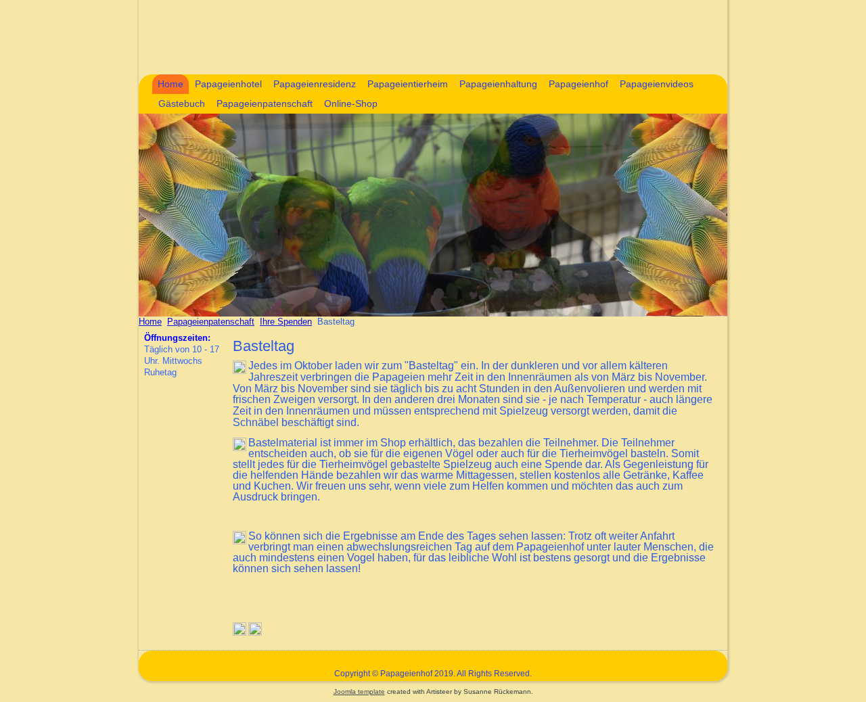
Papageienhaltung (498, 83)
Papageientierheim (407, 83)
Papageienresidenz (314, 83)
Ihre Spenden (286, 322)
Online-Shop (351, 103)
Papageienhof (578, 83)
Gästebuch (181, 103)
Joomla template (359, 691)
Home (170, 83)
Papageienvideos (656, 83)
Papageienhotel (228, 83)
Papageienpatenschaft (264, 103)
